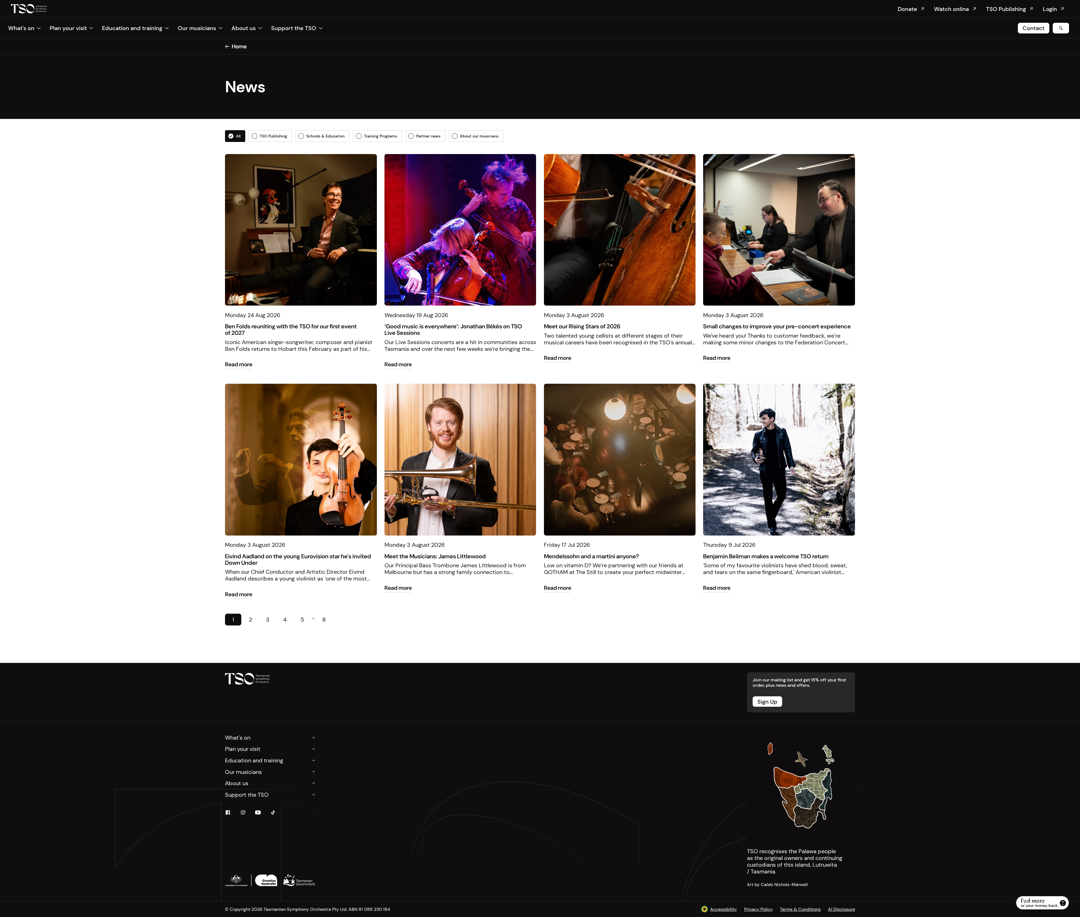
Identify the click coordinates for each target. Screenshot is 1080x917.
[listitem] (235, 136)
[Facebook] (228, 812)
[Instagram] (243, 812)
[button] (24, 28)
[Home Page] (29, 9)
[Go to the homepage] (247, 678)
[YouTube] (258, 812)
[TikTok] (273, 812)
